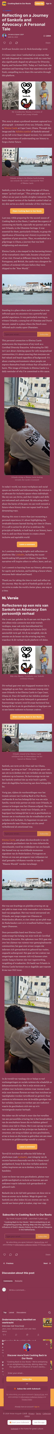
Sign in (48, 3)
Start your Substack (20, 1422)
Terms (38, 1413)
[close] (47, 1344)
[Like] (4, 42)
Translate (8, 10)
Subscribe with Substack (28, 1388)
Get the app (39, 1422)
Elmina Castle (10, 128)
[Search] (49, 1312)
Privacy (31, 1413)
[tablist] (13, 1281)
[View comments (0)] (10, 42)
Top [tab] (5, 1312)
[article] (27, 1327)
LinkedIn (20, 554)
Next (46, 1263)
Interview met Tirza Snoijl (13, 1326)
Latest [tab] (11, 1312)
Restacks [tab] (18, 1281)
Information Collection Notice (32, 1397)
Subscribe (39, 3)
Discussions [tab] (21, 1312)
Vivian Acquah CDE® (16, 34)
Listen (48, 36)
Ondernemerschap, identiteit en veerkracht (19, 1321)
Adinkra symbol (23, 131)
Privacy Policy (27, 1399)
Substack (14, 1428)
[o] (47, 1323)
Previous (9, 1263)
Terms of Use (39, 1394)
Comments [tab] (8, 1281)
